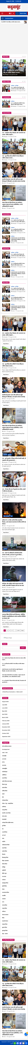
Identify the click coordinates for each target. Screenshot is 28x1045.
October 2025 (5, 733)
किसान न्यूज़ (4, 784)
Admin (4, 183)
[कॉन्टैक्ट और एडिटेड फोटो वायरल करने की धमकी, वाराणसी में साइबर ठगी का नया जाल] (14, 574)
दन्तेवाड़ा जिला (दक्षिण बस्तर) (7, 822)
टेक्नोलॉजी (4, 819)
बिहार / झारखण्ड (6, 516)
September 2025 (6, 736)
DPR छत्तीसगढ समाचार (6, 746)
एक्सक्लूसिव (4, 768)
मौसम (3, 889)
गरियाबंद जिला (5, 800)
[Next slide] (25, 81)
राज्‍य (9, 199)
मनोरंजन (4, 879)
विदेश (3, 917)
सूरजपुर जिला (4, 930)
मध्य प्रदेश (5, 199)
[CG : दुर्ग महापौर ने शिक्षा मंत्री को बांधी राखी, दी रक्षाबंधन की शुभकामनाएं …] (14, 448)
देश (3, 828)
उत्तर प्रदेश (5, 579)
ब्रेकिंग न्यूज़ (4, 873)
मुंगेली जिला (4, 886)
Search (4, 643)
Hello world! (20, 691)
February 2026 (5, 720)
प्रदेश (3, 838)
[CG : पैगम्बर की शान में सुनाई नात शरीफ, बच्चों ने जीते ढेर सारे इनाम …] (14, 479)
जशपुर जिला (4, 809)
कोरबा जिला (4, 787)
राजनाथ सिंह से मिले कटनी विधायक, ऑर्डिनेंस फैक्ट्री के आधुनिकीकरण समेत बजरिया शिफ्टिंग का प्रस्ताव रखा (14, 616)
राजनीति (4, 895)
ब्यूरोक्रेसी (4, 870)
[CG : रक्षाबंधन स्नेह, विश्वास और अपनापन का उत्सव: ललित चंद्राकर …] (14, 123)
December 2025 (6, 727)
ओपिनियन (4, 774)
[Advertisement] (14, 38)
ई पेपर (3, 762)
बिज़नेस (3, 854)
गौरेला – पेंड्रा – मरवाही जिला (7, 803)
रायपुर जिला (4, 908)
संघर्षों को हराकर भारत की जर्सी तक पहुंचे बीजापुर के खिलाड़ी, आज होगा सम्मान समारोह (6, 239)
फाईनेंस (3, 841)
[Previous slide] (23, 81)
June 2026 (4, 708)
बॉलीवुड (3, 867)
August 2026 (5, 701)
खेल (3, 797)
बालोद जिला (4, 851)
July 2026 (4, 704)
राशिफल (4, 911)
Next (22, 630)
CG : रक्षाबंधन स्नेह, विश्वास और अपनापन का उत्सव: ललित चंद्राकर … (6, 221)
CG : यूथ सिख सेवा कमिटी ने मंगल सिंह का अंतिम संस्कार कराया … (6, 88)
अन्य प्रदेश (4, 759)
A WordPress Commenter (8, 691)
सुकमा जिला (4, 927)
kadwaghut (14, 90)
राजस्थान (4, 898)
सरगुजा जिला (4, 924)
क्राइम (3, 793)
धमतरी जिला (4, 832)
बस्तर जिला (4, 847)
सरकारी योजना (5, 921)
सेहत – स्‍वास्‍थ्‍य (5, 933)
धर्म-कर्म (4, 835)
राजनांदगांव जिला (5, 892)
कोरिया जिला (4, 790)
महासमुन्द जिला (5, 882)
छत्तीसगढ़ (12, 85)
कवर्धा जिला (4, 778)
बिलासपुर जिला (5, 857)
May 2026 (4, 711)
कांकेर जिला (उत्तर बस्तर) (7, 781)
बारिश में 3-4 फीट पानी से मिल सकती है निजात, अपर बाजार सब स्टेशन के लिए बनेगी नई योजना (14, 522)
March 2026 (5, 717)
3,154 (18, 630)
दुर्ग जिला (9, 129)
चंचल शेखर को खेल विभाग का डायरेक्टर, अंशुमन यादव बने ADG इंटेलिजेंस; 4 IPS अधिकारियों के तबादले (12, 204)
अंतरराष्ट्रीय (4, 755)
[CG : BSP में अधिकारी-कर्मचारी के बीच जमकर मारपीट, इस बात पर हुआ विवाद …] (14, 543)
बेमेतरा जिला (4, 863)
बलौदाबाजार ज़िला (5, 844)
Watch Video (23, 13)
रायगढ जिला (4, 905)
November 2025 (6, 730)
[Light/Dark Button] (10, 13)
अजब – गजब (4, 752)
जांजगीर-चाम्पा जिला (6, 813)
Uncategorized (5, 749)
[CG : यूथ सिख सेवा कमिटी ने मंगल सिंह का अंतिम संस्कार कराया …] (14, 146)
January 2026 (5, 723)
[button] (2, 13)
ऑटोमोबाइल (4, 771)
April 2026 (4, 714)
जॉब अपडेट (4, 816)
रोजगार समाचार (5, 914)
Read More (6, 344)
